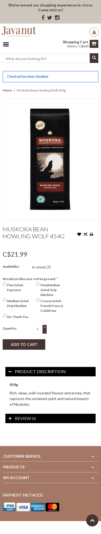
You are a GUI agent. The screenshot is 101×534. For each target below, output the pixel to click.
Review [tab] (25, 418)
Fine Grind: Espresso (15, 287)
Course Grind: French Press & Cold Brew (51, 306)
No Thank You (17, 317)
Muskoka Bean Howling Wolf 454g (41, 90)
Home (7, 90)
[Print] (91, 234)
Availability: (11, 266)
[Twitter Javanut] (49, 18)
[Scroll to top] (92, 520)
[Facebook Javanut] (42, 18)
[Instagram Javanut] (57, 18)
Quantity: (10, 328)
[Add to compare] (85, 234)
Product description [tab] (40, 371)
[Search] (94, 58)
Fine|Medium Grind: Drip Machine (50, 290)
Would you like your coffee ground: (30, 279)
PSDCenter (73, 527)
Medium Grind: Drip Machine (18, 303)
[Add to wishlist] (79, 234)
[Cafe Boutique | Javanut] (19, 32)
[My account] (94, 32)
